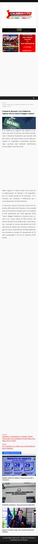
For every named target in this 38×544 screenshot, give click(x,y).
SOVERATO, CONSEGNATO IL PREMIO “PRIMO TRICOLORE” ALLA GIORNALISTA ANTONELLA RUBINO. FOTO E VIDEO (19, 438)
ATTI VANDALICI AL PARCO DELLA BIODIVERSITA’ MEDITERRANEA (18, 446)
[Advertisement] (19, 30)
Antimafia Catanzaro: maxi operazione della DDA (19, 493)
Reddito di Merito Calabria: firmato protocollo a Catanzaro (19, 466)
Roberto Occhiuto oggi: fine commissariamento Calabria (19, 518)
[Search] (33, 98)
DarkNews (13, 540)
